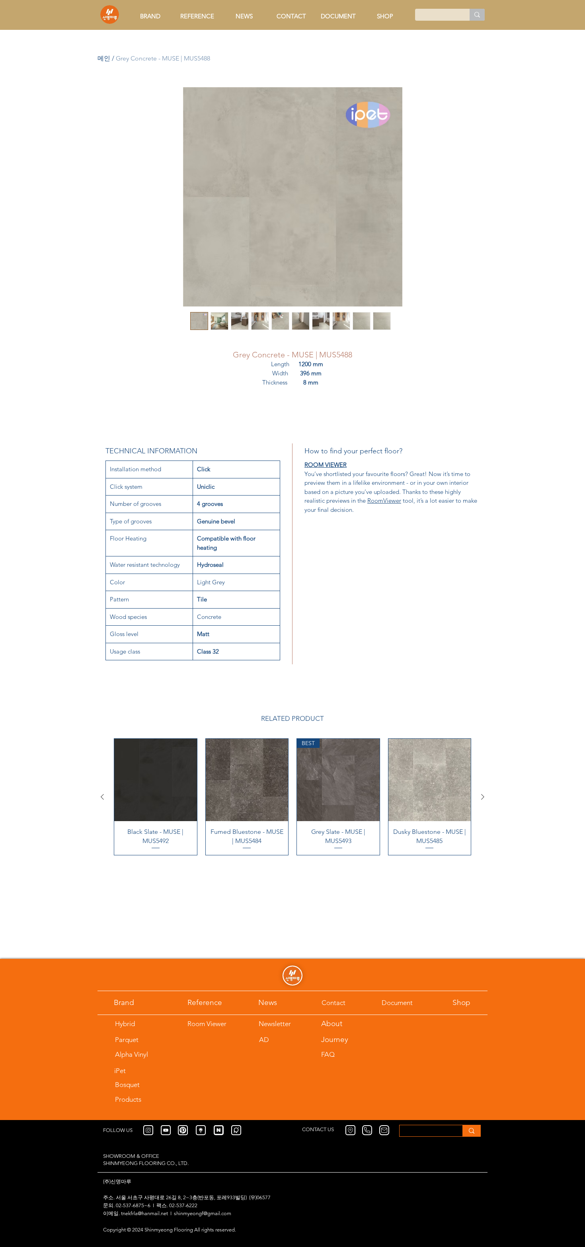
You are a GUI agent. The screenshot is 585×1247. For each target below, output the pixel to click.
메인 (104, 58)
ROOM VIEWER (325, 464)
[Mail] (384, 1130)
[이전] (102, 797)
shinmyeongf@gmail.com (202, 1213)
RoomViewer (384, 500)
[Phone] (367, 1130)
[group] (293, 797)
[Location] (350, 1130)
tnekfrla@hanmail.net (144, 1213)
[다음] (483, 797)
